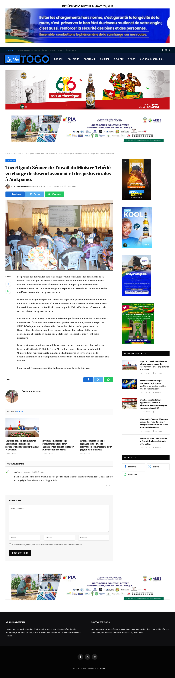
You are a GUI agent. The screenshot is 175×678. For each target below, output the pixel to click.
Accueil (58, 59)
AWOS (102, 668)
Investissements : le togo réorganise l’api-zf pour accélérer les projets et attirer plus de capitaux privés (49, 50)
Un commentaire (55, 186)
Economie (90, 59)
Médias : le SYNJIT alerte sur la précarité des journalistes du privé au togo (153, 441)
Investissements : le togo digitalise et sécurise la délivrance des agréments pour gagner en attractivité (96, 445)
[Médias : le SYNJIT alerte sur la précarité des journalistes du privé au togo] (129, 442)
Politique (73, 59)
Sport (132, 59)
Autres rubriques (151, 59)
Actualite (11, 161)
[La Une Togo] (27, 59)
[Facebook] (8, 284)
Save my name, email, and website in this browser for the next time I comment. (47, 544)
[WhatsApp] (8, 291)
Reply (109, 486)
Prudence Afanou (21, 186)
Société (119, 59)
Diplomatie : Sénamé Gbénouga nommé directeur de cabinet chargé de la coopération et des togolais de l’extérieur (154, 423)
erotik (17, 472)
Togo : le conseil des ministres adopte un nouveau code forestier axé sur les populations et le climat (22, 445)
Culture (105, 59)
